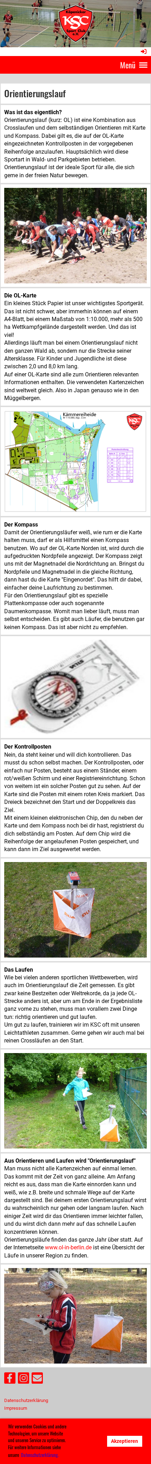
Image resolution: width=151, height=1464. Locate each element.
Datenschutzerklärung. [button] (40, 1454)
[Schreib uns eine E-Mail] (37, 1379)
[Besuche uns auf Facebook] (9, 1379)
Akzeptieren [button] (124, 1441)
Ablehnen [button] (88, 1441)
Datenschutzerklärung (26, 1400)
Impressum (15, 1408)
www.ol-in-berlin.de (68, 1247)
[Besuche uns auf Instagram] (23, 1379)
